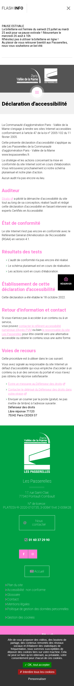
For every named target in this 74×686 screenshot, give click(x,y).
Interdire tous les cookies (38, 671)
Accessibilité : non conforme (26, 590)
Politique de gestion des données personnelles (38, 609)
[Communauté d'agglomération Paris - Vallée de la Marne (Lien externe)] (37, 438)
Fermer (68, 8)
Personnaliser (37, 678)
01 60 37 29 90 (37, 541)
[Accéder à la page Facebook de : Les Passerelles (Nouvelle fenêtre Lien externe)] (23, 554)
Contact (13, 599)
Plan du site (15, 585)
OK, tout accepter (38, 664)
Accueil (39, 571)
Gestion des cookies (21, 617)
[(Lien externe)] (29, 75)
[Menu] (37, 92)
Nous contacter (39, 522)
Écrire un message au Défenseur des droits (35, 384)
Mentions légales (18, 604)
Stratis (6, 198)
